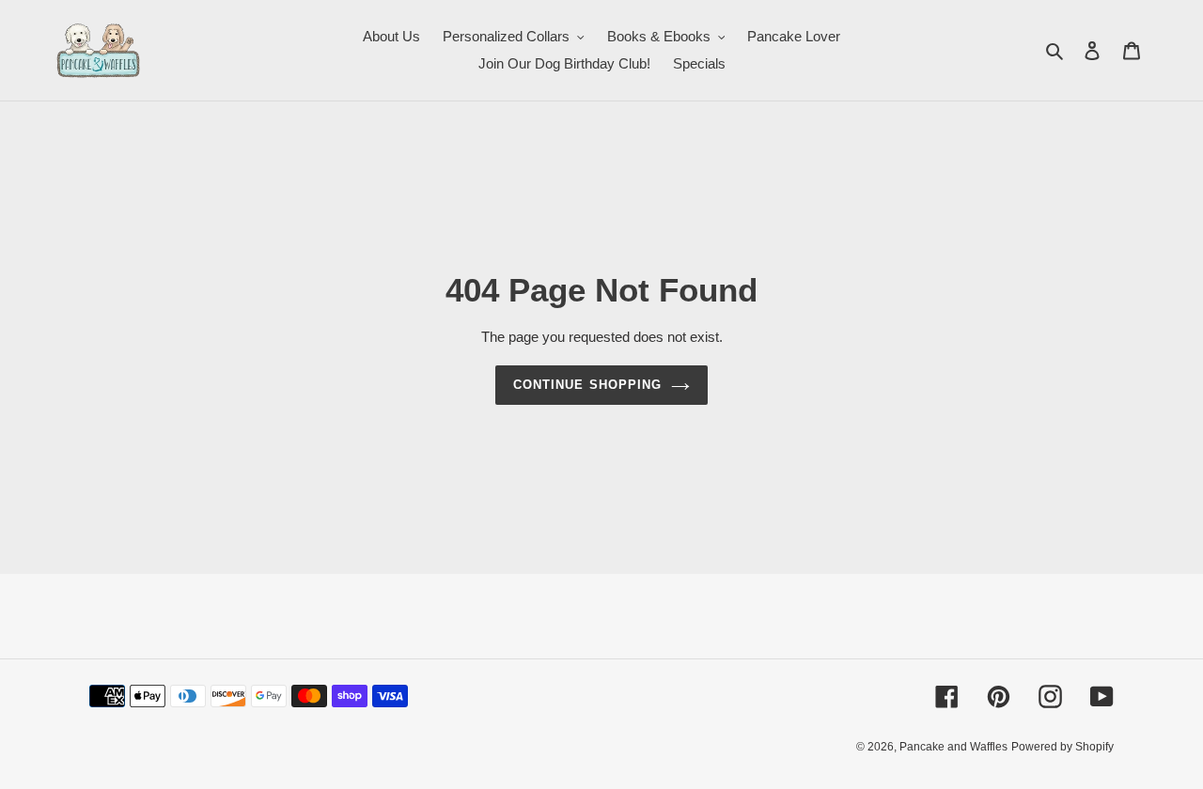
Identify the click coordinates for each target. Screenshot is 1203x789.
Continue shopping (587, 385)
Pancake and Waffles (953, 746)
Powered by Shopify (1062, 746)
